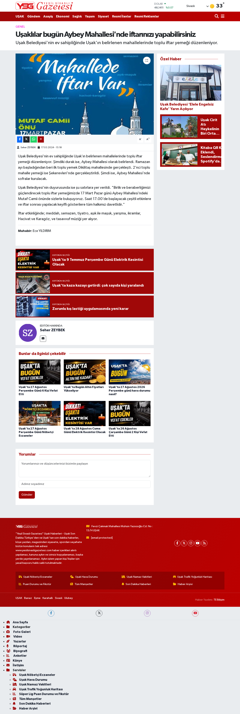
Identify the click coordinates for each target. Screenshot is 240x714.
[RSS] (204, 543)
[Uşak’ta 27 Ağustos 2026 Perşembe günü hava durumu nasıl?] (130, 372)
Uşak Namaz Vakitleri (139, 576)
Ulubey (68, 598)
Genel (20, 26)
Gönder (26, 494)
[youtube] (195, 613)
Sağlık (77, 16)
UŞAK (20, 16)
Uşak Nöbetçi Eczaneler (37, 576)
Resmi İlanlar (121, 16)
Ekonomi (62, 16)
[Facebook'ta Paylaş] (19, 139)
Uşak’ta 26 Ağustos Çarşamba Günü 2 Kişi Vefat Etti (128, 432)
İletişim (18, 665)
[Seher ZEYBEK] (28, 332)
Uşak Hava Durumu (86, 576)
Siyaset (103, 16)
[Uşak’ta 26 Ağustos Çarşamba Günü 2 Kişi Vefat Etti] (130, 413)
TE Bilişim (219, 599)
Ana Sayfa (20, 622)
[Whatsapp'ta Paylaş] (33, 139)
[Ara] (217, 16)
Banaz (28, 598)
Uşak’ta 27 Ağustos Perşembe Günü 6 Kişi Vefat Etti (38, 391)
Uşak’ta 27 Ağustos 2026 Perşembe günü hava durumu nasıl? (129, 391)
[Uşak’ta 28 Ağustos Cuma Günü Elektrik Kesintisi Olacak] (85, 413)
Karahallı (48, 598)
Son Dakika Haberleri (138, 584)
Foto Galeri (21, 631)
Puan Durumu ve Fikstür (37, 584)
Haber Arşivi (185, 584)
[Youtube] (197, 543)
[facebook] (51, 613)
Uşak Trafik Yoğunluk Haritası (194, 576)
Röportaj (20, 646)
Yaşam (90, 16)
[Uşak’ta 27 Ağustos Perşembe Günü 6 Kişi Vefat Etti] (40, 372)
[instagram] (147, 613)
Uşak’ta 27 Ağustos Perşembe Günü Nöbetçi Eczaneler (36, 432)
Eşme (37, 598)
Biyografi (20, 651)
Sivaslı (58, 598)
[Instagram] (191, 543)
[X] (184, 543)
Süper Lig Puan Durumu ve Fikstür (44, 694)
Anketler (20, 655)
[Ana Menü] (222, 16)
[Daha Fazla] (41, 139)
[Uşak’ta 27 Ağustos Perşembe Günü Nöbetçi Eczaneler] (40, 413)
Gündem (33, 16)
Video (17, 636)
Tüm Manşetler (84, 584)
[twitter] (99, 613)
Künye (17, 660)
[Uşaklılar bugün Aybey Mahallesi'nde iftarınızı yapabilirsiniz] (85, 94)
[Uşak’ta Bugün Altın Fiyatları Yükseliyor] (85, 372)
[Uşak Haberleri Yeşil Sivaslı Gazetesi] (44, 6)
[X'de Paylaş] (26, 139)
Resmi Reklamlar (146, 16)
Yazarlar (19, 641)
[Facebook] (177, 543)
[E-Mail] (43, 339)
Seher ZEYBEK (28, 147)
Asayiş (48, 16)
